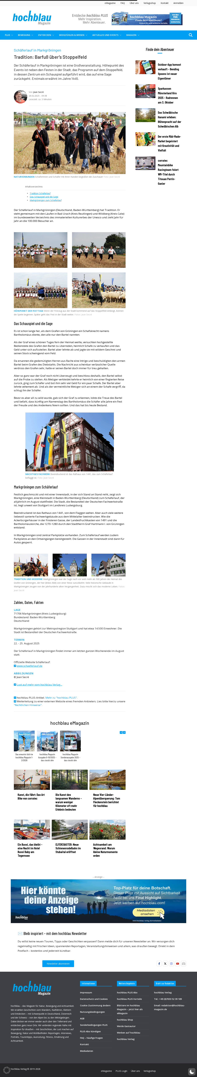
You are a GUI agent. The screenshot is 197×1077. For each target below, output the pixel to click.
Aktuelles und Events (105, 35)
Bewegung (24, 35)
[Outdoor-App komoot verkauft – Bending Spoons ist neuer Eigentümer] (145, 71)
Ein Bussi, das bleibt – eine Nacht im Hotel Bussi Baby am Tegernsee (30, 850)
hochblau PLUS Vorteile (129, 999)
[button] (11, 35)
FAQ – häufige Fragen (91, 1037)
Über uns (134, 3)
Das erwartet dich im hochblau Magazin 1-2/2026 (24, 757)
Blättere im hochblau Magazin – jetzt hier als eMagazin (130, 1009)
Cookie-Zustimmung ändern (95, 1005)
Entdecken (44, 35)
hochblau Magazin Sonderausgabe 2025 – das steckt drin (70, 757)
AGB (82, 1018)
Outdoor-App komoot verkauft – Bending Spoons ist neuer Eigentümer (169, 71)
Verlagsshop (150, 3)
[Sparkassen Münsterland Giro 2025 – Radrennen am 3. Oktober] (145, 95)
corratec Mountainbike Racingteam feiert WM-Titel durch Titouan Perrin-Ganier (168, 172)
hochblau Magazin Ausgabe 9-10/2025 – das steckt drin (47, 757)
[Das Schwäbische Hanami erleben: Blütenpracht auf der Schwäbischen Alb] (145, 119)
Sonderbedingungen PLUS (93, 1024)
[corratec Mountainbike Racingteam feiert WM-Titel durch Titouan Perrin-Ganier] (145, 172)
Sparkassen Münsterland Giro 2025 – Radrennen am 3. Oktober (168, 95)
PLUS (7, 35)
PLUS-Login (121, 1070)
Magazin (131, 35)
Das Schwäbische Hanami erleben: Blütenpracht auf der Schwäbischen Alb (169, 119)
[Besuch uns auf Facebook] (159, 963)
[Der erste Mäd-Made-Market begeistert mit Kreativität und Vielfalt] (145, 143)
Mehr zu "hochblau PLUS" (61, 697)
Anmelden (178, 3)
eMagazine (110, 3)
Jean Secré (38, 92)
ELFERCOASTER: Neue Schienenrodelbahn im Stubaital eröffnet (68, 848)
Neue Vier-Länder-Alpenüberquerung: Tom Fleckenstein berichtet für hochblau (106, 800)
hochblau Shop (125, 1019)
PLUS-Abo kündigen (90, 1031)
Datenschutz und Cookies (94, 999)
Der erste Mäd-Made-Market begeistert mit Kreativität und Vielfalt (169, 143)
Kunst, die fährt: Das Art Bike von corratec (31, 796)
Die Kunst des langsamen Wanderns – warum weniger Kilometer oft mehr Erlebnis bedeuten (69, 802)
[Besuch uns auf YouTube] (177, 963)
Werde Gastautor (126, 1026)
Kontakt (165, 3)
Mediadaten (86, 1050)
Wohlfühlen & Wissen (71, 35)
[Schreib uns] (183, 964)
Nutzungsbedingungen (92, 1011)
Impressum (86, 992)
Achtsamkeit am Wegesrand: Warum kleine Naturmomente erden (105, 850)
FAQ (123, 3)
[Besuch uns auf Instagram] (171, 963)
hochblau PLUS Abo (127, 992)
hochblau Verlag (126, 1039)
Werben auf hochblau (128, 1032)
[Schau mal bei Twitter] (165, 963)
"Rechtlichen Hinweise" (28, 705)
